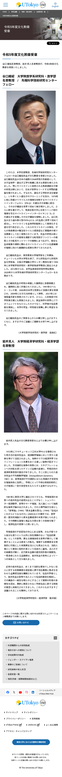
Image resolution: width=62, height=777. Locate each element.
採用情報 (36, 719)
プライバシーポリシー (16, 719)
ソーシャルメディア (47, 690)
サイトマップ (12, 712)
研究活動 (14, 12)
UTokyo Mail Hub (46, 694)
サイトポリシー (31, 712)
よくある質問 (52, 725)
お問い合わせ (23, 622)
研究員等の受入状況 (17, 669)
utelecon (32, 725)
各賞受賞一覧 (41, 12)
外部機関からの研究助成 (19, 645)
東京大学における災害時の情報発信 (31, 742)
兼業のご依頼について (18, 664)
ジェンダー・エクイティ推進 (20, 660)
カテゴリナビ (12, 638)
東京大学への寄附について (20, 650)
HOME (4, 12)
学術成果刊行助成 (16, 655)
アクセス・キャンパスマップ (19, 731)
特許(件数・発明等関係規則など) (22, 679)
